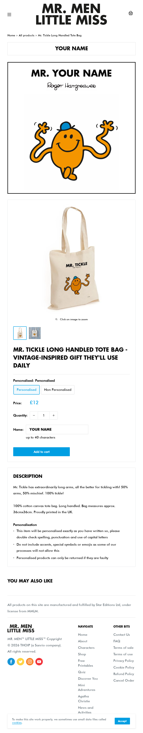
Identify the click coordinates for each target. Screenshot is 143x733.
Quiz (81, 672)
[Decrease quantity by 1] (34, 415)
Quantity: (20, 415)
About (82, 641)
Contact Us (121, 635)
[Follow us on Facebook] (11, 661)
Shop (82, 654)
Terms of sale (123, 648)
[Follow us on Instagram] (30, 661)
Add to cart (42, 452)
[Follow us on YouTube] (39, 661)
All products (26, 35)
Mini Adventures (86, 687)
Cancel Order (123, 680)
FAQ (116, 641)
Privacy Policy (123, 661)
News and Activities (85, 710)
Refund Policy (123, 674)
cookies (17, 722)
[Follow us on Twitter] (20, 661)
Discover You (88, 678)
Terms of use (123, 654)
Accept (122, 721)
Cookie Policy (123, 667)
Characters (86, 648)
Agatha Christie (84, 698)
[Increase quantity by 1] (54, 415)
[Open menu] (9, 14)
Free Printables (85, 663)
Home (11, 35)
